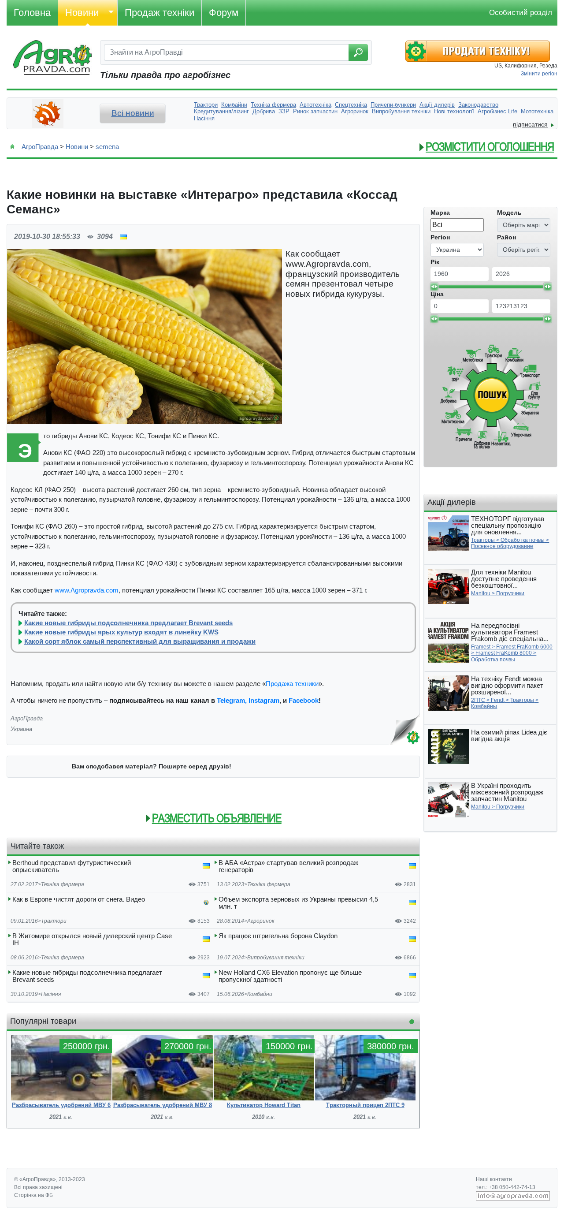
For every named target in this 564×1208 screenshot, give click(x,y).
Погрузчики (510, 593)
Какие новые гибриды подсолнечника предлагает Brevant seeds (128, 622)
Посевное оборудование (502, 546)
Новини (82, 12)
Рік (434, 261)
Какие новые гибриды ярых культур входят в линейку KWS (121, 632)
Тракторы (483, 540)
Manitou (480, 593)
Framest (480, 647)
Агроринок (261, 921)
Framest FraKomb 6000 (524, 647)
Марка (440, 212)
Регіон (440, 237)
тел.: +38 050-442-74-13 (505, 1187)
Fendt (498, 700)
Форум (223, 12)
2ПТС (478, 700)
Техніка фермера (62, 884)
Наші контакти (494, 1179)
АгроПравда (40, 146)
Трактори (54, 921)
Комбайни (259, 994)
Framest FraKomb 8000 (503, 653)
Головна (32, 12)
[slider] (434, 286)
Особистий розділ (520, 12)
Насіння (51, 994)
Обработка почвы (523, 540)
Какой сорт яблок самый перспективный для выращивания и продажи (140, 641)
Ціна (437, 294)
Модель (509, 212)
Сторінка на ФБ (33, 1195)
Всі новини (132, 113)
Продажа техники (292, 683)
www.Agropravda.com (87, 590)
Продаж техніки (159, 12)
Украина (21, 729)
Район (506, 237)
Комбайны (484, 706)
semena (107, 146)
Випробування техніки (275, 957)
